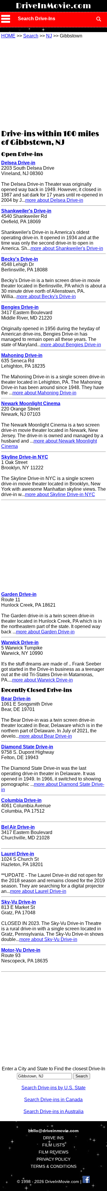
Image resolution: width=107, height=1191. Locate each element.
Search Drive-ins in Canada (53, 1099)
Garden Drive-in (19, 594)
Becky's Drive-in (19, 259)
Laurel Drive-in (17, 853)
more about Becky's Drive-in (46, 296)
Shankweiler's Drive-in (26, 210)
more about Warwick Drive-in (42, 679)
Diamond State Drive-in (27, 746)
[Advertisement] (53, 83)
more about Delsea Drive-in (54, 200)
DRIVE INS (53, 1137)
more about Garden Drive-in (45, 631)
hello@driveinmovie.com (53, 1130)
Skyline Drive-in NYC (24, 457)
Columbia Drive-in (21, 800)
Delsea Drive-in (18, 162)
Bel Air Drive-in (18, 827)
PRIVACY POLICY (53, 1159)
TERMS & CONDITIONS (53, 1166)
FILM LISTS (53, 1145)
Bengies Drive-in (20, 307)
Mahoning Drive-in (22, 355)
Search (30, 35)
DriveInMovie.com (53, 6)
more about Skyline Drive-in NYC (60, 494)
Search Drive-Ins (36, 18)
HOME (8, 35)
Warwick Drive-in (20, 642)
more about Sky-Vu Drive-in (48, 939)
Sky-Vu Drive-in (18, 901)
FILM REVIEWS (53, 1152)
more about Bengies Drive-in (71, 344)
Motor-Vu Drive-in (20, 950)
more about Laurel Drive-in (38, 891)
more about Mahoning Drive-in (44, 392)
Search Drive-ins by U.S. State (53, 1087)
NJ (49, 35)
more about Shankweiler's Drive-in (67, 248)
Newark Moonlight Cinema (30, 403)
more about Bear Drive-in (45, 736)
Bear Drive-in (16, 698)
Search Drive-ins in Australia (53, 1111)
